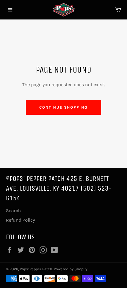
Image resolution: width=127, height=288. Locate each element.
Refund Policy (20, 220)
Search (13, 210)
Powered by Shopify (70, 269)
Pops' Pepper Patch (36, 269)
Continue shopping (63, 107)
